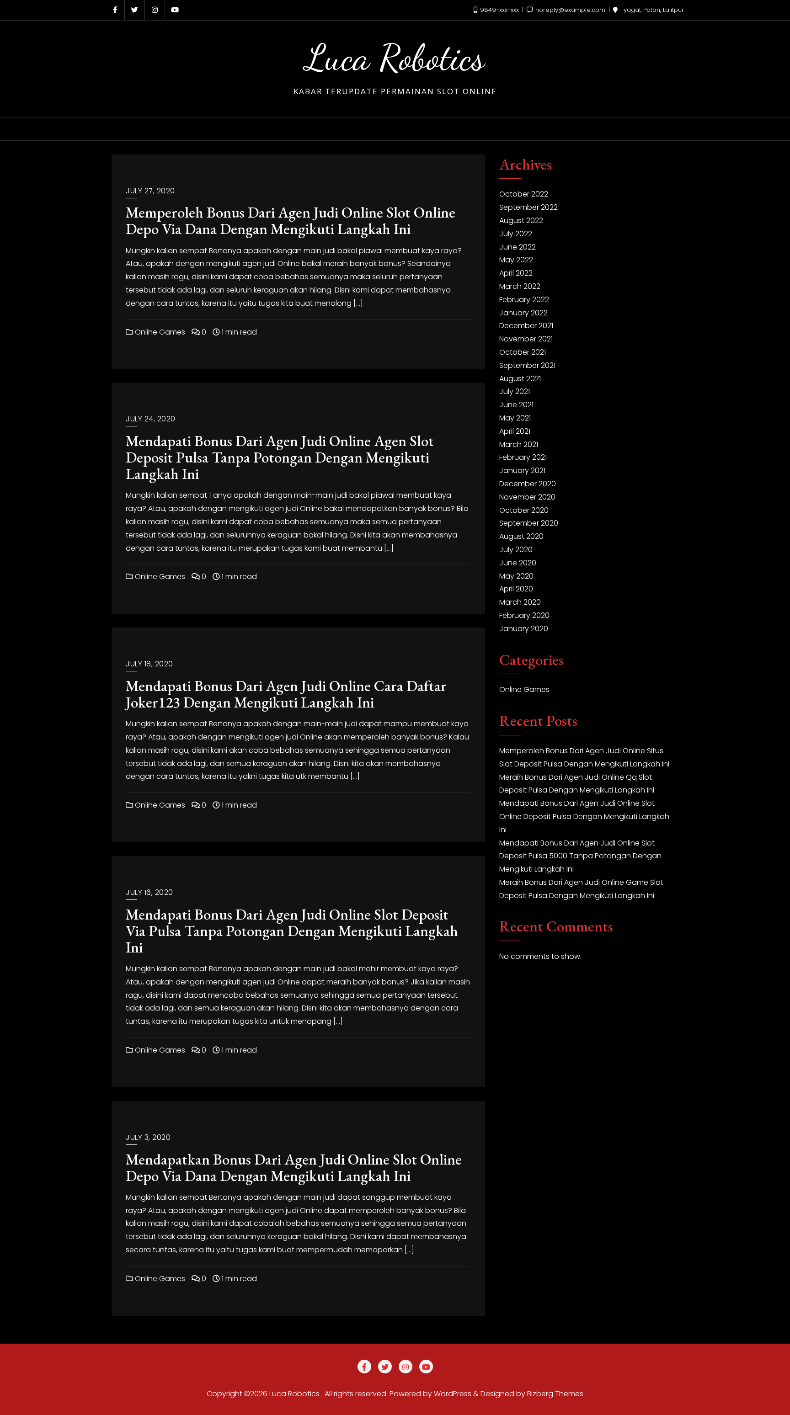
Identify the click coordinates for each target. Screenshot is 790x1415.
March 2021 (518, 444)
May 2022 (516, 260)
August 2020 (521, 536)
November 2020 (527, 497)
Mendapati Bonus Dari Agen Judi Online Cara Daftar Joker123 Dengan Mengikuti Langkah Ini (286, 694)
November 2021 (526, 339)
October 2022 (523, 194)
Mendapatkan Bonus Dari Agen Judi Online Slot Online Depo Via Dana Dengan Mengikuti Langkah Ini (294, 1167)
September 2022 (528, 207)
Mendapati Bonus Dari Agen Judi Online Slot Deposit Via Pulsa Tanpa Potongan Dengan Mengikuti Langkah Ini (292, 930)
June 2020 (517, 563)
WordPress (452, 1393)
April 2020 (516, 589)
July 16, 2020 (149, 892)
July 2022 (515, 234)
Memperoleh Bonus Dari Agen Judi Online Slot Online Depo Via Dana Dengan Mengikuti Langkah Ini (290, 220)
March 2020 (520, 602)
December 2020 (527, 484)
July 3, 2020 (148, 1137)
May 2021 (515, 418)
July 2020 (516, 549)
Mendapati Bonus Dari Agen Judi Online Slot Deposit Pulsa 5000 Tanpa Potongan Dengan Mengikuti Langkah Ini (580, 856)
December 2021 (526, 325)
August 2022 (521, 220)
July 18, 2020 (149, 664)
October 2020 (524, 510)
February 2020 (524, 615)
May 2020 (516, 576)
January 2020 (523, 628)
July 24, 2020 (151, 419)
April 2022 (516, 273)
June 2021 (516, 404)
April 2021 (514, 431)
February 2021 (523, 457)
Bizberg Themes (555, 1393)
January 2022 (523, 313)
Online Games (159, 332)
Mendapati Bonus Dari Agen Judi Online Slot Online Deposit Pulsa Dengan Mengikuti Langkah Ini (584, 816)
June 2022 (517, 247)
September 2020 (528, 523)
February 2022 (524, 299)
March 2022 (519, 286)
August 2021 (520, 378)
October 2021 (522, 352)
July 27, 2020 (150, 191)
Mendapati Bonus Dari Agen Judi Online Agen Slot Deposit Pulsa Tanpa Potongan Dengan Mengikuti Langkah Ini (280, 457)
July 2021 (514, 391)
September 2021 (527, 365)
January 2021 (522, 470)
